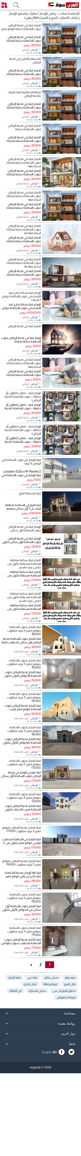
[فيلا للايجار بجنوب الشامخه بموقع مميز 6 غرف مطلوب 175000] (61, 955)
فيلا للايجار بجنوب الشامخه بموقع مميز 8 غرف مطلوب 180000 (24, 697)
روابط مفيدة (40, 1023)
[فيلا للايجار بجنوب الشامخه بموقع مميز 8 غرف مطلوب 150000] (61, 687)
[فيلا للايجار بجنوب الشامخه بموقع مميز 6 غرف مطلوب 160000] (61, 654)
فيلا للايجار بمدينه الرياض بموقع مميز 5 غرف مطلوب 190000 (21, 862)
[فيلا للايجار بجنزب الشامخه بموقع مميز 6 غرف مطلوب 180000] (61, 921)
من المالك (15, 990)
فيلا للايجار (14, 977)
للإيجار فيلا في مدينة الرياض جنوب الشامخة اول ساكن (24, 528)
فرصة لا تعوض (66, 997)
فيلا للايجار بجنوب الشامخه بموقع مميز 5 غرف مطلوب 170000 (24, 764)
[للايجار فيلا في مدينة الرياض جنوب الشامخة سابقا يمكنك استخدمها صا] (61, 253)
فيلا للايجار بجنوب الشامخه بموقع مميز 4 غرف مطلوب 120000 (24, 797)
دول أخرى (40, 1034)
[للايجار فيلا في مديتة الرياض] (61, 353)
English (47, 1052)
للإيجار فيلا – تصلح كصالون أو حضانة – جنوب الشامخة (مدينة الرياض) (23, 396)
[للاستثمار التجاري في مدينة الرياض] (61, 86)
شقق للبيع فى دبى (64, 990)
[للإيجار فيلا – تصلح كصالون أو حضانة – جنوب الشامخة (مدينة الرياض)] (61, 420)
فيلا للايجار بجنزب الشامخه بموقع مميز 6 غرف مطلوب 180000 (24, 898)
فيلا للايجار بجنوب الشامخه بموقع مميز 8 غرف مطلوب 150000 (24, 664)
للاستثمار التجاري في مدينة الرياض (25, 60)
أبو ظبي (34, 50)
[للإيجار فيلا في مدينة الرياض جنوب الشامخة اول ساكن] (61, 554)
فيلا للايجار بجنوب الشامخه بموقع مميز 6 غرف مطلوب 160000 (24, 630)
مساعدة (40, 1013)
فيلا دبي (32, 977)
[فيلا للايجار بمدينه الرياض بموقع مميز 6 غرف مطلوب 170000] (61, 854)
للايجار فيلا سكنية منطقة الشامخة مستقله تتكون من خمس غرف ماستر (24, 563)
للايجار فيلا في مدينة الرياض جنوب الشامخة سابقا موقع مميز (21, 27)
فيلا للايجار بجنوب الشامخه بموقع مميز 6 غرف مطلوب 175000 (24, 931)
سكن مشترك (37, 990)
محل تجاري (30, 984)
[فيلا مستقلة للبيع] (61, 520)
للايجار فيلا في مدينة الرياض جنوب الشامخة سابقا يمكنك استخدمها (23, 162)
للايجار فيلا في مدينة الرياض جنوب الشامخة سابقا (24, 127)
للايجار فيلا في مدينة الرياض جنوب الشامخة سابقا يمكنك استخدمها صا (23, 229)
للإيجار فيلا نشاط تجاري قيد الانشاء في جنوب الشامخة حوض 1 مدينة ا (21, 296)
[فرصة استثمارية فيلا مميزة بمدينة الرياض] (61, 119)
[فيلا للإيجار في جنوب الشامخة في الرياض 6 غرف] (61, 487)
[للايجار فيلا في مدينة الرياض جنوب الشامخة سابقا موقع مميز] (61, 52)
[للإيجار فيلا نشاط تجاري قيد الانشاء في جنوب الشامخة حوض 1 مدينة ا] (61, 320)
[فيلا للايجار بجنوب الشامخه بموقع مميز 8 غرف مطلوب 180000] (61, 721)
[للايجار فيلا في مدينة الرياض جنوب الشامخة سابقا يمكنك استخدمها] (61, 186)
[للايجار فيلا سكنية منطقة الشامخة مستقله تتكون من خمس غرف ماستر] (61, 587)
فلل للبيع (70, 984)
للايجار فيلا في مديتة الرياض (24, 326)
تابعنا (40, 1044)
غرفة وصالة (50, 984)
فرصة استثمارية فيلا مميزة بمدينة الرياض (24, 93)
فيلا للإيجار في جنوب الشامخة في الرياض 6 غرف (21, 461)
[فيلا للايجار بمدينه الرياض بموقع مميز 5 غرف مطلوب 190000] (61, 888)
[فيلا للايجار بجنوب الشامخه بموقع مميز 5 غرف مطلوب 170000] (61, 788)
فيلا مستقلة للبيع (30, 493)
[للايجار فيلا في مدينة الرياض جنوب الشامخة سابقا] (61, 152)
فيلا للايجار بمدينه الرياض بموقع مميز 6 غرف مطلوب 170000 (21, 829)
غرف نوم (70, 977)
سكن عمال (51, 977)
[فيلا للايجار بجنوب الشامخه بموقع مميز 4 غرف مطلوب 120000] (61, 821)
